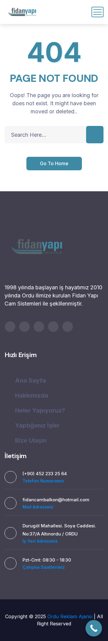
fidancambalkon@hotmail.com (55, 499)
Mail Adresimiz (37, 506)
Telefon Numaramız (43, 480)
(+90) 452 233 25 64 (44, 473)
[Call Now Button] (94, 628)
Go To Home (54, 163)
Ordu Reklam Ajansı (70, 616)
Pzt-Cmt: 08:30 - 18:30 (46, 560)
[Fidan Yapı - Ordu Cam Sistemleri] (22, 11)
